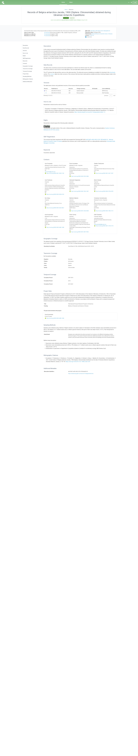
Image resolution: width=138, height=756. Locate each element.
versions (52, 74)
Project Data (25, 73)
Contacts (25, 63)
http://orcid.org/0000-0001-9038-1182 (55, 173)
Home (63, 2)
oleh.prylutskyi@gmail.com (100, 224)
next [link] (114, 95)
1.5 (46, 92)
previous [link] (106, 95)
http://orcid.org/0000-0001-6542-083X (80, 210)
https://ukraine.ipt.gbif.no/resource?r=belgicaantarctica (80, 373)
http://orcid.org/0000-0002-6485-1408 (55, 227)
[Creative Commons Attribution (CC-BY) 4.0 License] (47, 126)
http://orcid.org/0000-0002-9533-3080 (80, 176)
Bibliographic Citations (28, 79)
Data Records (26, 48)
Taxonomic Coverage (27, 68)
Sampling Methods (27, 76)
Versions (25, 50)
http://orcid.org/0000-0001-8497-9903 (80, 231)
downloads (112, 72)
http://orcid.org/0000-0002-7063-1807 (80, 191)
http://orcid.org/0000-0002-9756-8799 (104, 191)
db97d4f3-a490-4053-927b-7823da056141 (100, 30)
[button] (131, 2)
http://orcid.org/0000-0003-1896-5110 (104, 210)
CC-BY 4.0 (91, 35)
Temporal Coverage (27, 71)
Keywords (25, 60)
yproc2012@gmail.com (50, 171)
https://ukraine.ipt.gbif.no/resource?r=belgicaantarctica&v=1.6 (89, 112)
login (134, 2)
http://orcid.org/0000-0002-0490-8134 (55, 194)
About (70, 2)
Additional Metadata (27, 81)
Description (25, 45)
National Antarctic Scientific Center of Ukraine (102, 33)
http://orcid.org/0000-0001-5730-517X (104, 225)
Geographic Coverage (28, 66)
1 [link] (110, 95)
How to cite (25, 53)
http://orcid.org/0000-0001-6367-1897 (104, 173)
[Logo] (3, 2)
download (47, 32)
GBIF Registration (27, 58)
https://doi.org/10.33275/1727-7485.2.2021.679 (78, 361)
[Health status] (129, 2)
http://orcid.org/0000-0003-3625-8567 (55, 207)
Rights (24, 55)
